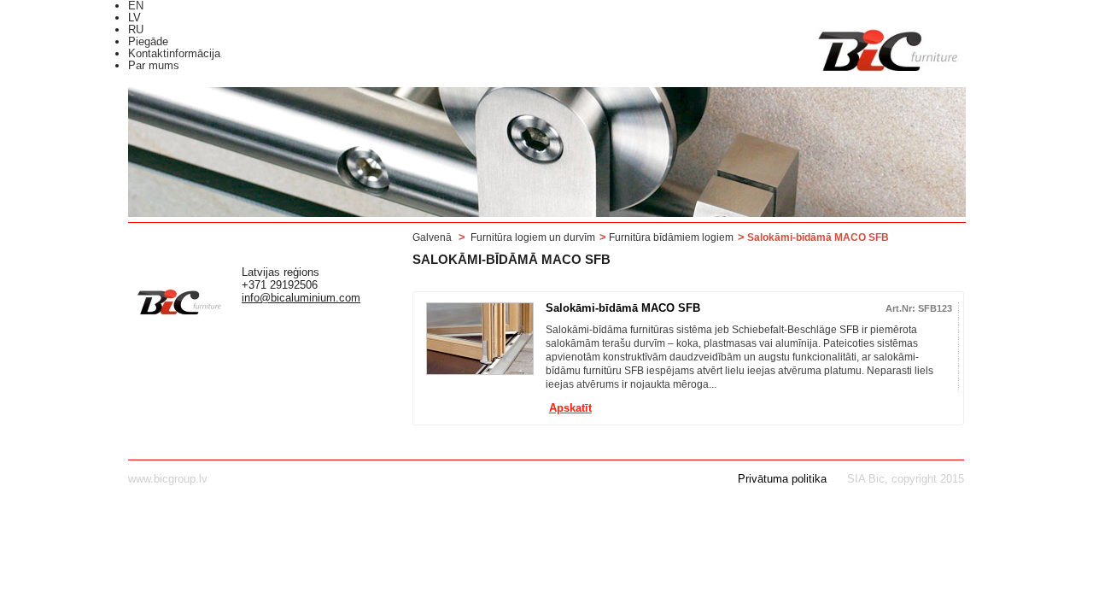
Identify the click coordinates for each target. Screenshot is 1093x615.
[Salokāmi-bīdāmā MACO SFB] (480, 338)
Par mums (153, 65)
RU (135, 29)
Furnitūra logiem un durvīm (533, 237)
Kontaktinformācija (174, 53)
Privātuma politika (782, 478)
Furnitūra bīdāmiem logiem (671, 237)
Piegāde (148, 41)
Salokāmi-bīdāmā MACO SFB (623, 308)
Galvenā (432, 237)
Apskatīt (570, 408)
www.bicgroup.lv (167, 478)
